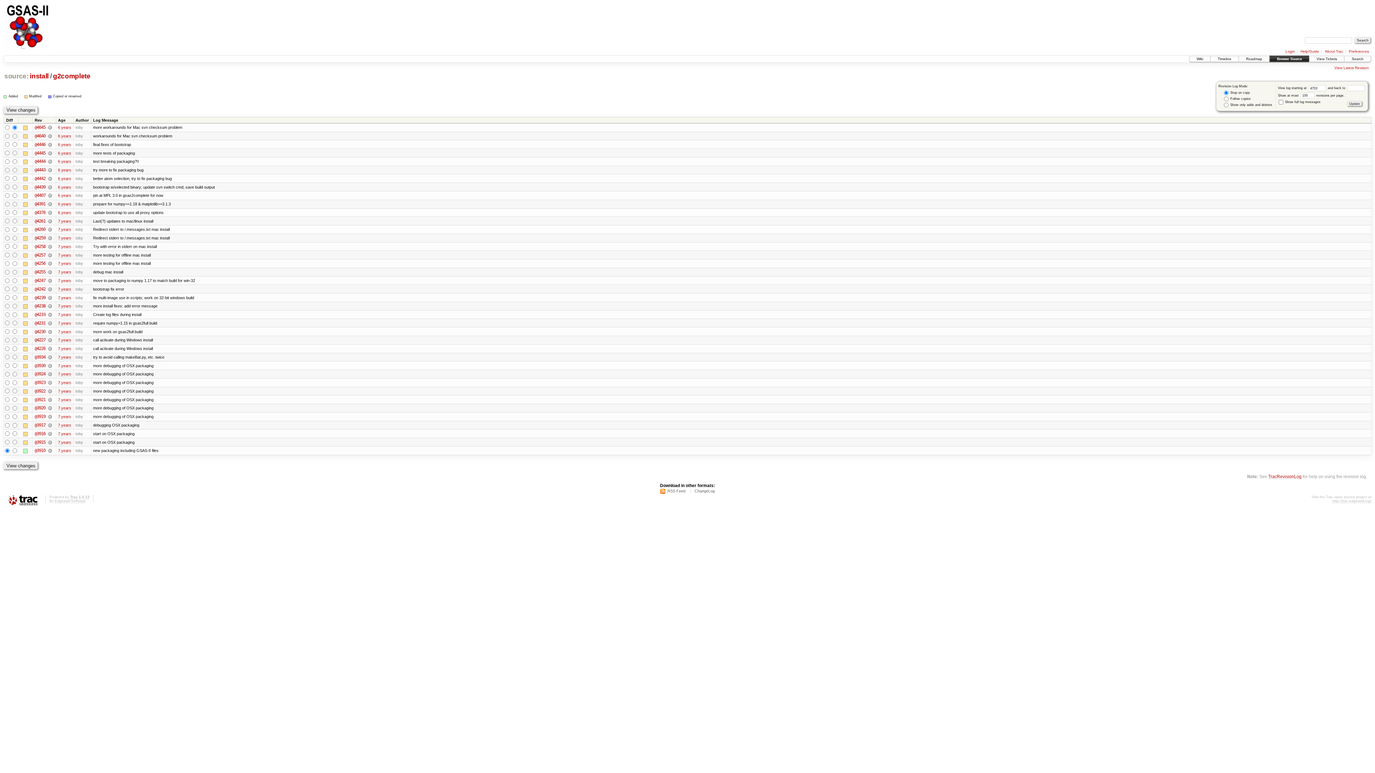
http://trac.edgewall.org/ (1351, 501)
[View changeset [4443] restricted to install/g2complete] (50, 169)
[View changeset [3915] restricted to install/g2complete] (50, 442)
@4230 (40, 331)
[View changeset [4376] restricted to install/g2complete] (50, 212)
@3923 (40, 382)
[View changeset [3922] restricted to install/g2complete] (50, 391)
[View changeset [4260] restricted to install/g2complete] (50, 229)
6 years (64, 127)
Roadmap (1254, 59)
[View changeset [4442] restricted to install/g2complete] (50, 178)
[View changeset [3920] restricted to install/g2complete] (50, 407)
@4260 (40, 229)
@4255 (40, 271)
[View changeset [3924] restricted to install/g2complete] (50, 373)
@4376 (40, 212)
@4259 (40, 237)
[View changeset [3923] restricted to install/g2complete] (50, 382)
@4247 (40, 280)
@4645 (40, 127)
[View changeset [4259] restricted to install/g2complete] (50, 237)
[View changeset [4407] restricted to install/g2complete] (50, 195)
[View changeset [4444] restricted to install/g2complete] (50, 161)
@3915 (40, 442)
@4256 (40, 263)
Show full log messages (1302, 102)
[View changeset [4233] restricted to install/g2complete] (50, 314)
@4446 (40, 144)
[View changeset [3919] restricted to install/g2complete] (50, 416)
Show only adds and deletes (1250, 105)
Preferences (1359, 51)
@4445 (40, 153)
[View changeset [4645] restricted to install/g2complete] (50, 127)
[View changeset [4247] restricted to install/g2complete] (50, 280)
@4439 (40, 187)
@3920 (40, 407)
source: (16, 76)
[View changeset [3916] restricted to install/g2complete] (50, 433)
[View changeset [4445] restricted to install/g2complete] (50, 153)
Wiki (1200, 59)
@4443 (40, 169)
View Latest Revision (1352, 68)
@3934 (40, 357)
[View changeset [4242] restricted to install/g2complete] (50, 289)
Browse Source (1289, 59)
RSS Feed (676, 491)
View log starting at (1293, 88)
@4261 (40, 221)
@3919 (40, 416)
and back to (1337, 88)
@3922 (40, 391)
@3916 (40, 433)
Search (1358, 59)
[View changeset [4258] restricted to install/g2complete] (50, 246)
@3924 (40, 373)
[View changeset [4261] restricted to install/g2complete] (50, 221)
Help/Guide (1310, 51)
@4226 (40, 348)
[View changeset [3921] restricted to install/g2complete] (50, 399)
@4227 (40, 339)
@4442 (40, 178)
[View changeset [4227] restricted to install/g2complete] (50, 339)
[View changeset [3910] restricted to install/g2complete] (50, 450)
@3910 (40, 450)
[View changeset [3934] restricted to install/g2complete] (50, 357)
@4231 (40, 323)
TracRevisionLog (1285, 476)
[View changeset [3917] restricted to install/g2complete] (50, 425)
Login (1290, 51)
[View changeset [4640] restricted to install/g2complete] (50, 135)
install (39, 76)
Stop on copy (1239, 92)
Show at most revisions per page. (1311, 95)
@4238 (40, 305)
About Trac (1334, 51)
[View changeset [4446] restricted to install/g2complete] (50, 144)
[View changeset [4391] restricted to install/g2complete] (50, 203)
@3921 (40, 399)
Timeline (1224, 59)
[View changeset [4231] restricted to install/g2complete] (50, 323)
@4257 (40, 255)
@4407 (40, 195)
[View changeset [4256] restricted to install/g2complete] (50, 263)
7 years (64, 221)
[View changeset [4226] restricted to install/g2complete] (50, 348)
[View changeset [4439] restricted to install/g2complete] (50, 187)
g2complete (72, 76)
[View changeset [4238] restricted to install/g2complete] (50, 305)
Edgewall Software (70, 501)
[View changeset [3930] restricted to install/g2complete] (50, 365)
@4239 (40, 297)
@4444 (40, 161)
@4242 (40, 289)
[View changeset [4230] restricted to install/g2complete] (50, 331)
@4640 (40, 135)
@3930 (40, 365)
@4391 (40, 203)
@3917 (40, 425)
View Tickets (1327, 59)
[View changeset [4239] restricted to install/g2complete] (50, 297)
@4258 (40, 246)
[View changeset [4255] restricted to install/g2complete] (50, 271)
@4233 (40, 314)
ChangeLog (705, 491)
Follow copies (1240, 99)
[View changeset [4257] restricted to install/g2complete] (50, 255)
